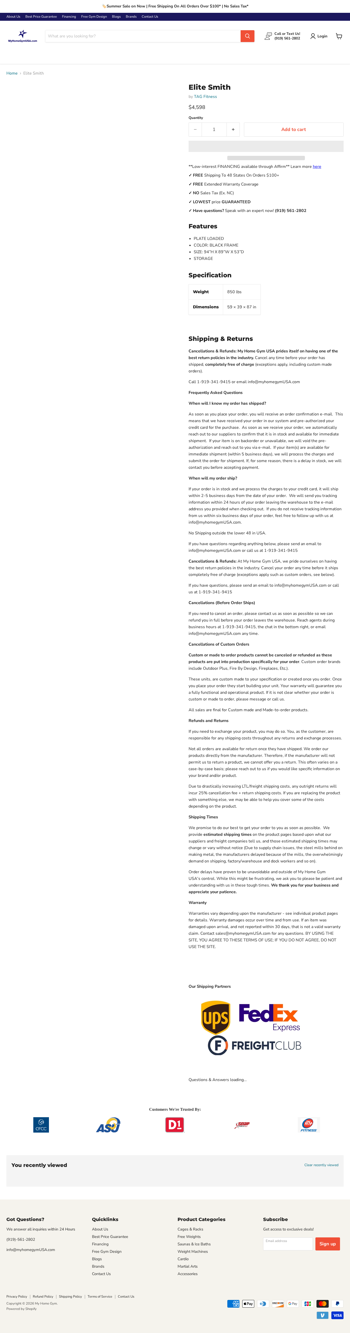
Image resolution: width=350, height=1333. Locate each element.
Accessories (188, 1273)
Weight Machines (193, 1251)
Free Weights (189, 1236)
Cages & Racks (190, 1229)
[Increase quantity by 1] (233, 130)
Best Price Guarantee (41, 17)
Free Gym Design (94, 17)
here (317, 166)
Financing (69, 17)
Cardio (183, 1258)
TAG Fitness (205, 96)
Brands (131, 17)
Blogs (116, 17)
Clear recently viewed (321, 1165)
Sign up (328, 1244)
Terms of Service (100, 1296)
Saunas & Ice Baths (194, 1244)
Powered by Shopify (21, 1309)
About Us (13, 17)
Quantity (196, 118)
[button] (266, 146)
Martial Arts (188, 1266)
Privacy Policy (16, 1296)
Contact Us (150, 17)
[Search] (247, 36)
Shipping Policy (70, 1296)
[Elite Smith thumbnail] (16, 98)
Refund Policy (43, 1296)
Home (12, 73)
